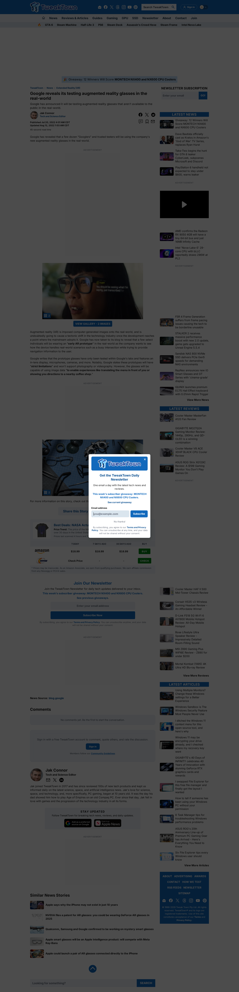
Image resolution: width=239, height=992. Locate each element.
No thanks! (119, 521)
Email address (99, 508)
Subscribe (139, 513)
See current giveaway (120, 502)
